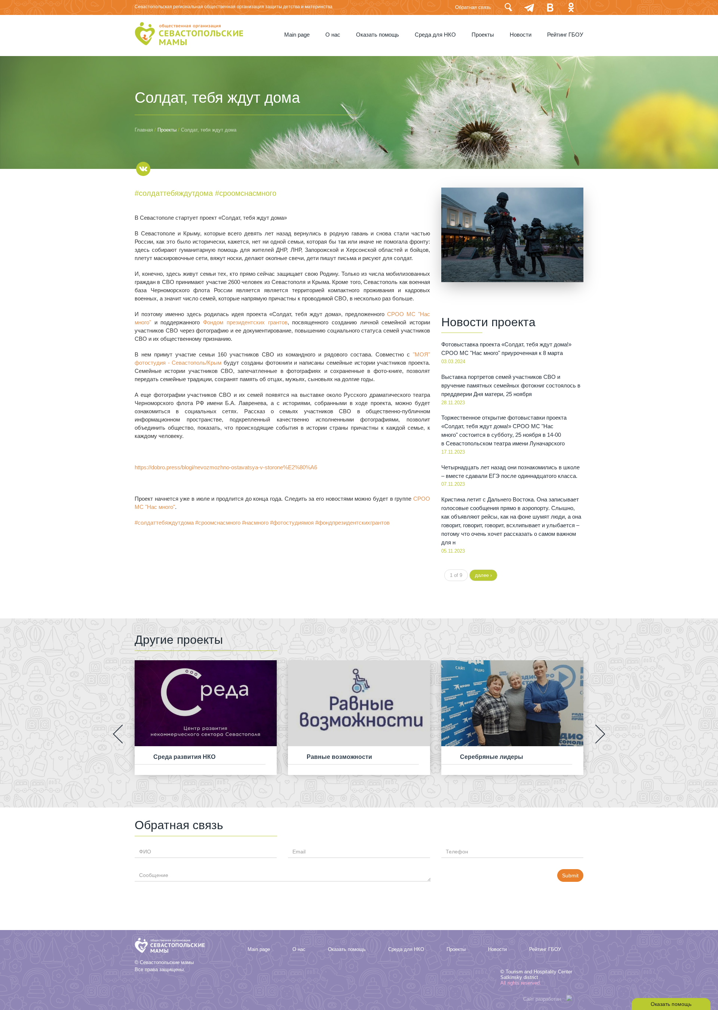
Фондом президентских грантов (245, 322)
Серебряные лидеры (491, 757)
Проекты (483, 35)
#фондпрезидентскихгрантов (352, 523)
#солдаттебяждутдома (174, 193)
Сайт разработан (542, 999)
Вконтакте (550, 7)
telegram (529, 7)
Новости (520, 35)
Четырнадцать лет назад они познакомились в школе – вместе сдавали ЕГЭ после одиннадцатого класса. (510, 471)
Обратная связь (473, 7)
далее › (483, 575)
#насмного (255, 523)
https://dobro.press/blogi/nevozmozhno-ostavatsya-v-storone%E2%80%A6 (226, 467)
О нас (332, 35)
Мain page (297, 35)
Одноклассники (571, 7)
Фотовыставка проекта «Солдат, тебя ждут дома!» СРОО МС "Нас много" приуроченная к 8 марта (506, 349)
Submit (570, 875)
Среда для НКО (435, 35)
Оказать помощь (377, 35)
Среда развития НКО (184, 757)
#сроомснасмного (245, 193)
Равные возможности (339, 757)
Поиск (508, 7)
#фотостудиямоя (292, 523)
